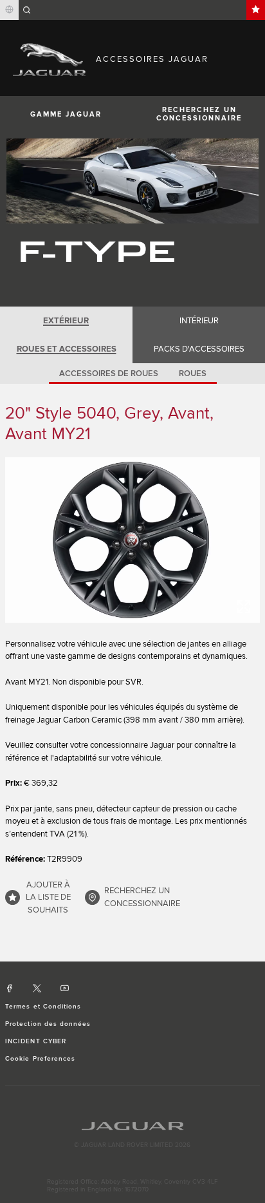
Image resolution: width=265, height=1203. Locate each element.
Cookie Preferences (40, 1059)
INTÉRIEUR (199, 321)
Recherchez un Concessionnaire (199, 114)
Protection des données (48, 1024)
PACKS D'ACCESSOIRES (199, 349)
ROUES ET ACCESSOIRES (66, 349)
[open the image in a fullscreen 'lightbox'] (132, 540)
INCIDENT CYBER (35, 1041)
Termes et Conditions (43, 1006)
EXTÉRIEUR (66, 321)
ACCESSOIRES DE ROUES (108, 373)
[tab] (66, 321)
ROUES (192, 373)
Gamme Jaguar (66, 114)
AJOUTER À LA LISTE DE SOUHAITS (48, 897)
